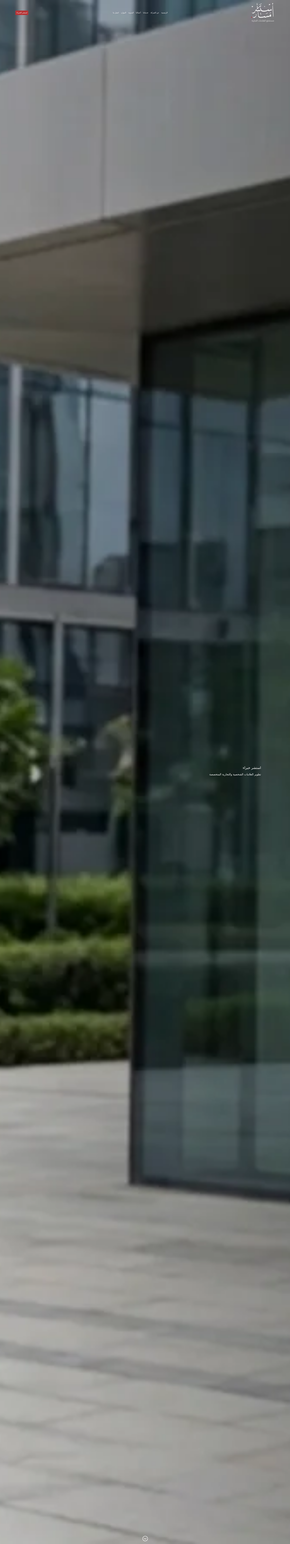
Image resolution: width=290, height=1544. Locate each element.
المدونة (131, 13)
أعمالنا (138, 13)
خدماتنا (145, 13)
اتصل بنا (116, 13)
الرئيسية (164, 13)
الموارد (123, 13)
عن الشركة (155, 13)
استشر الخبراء (22, 13)
